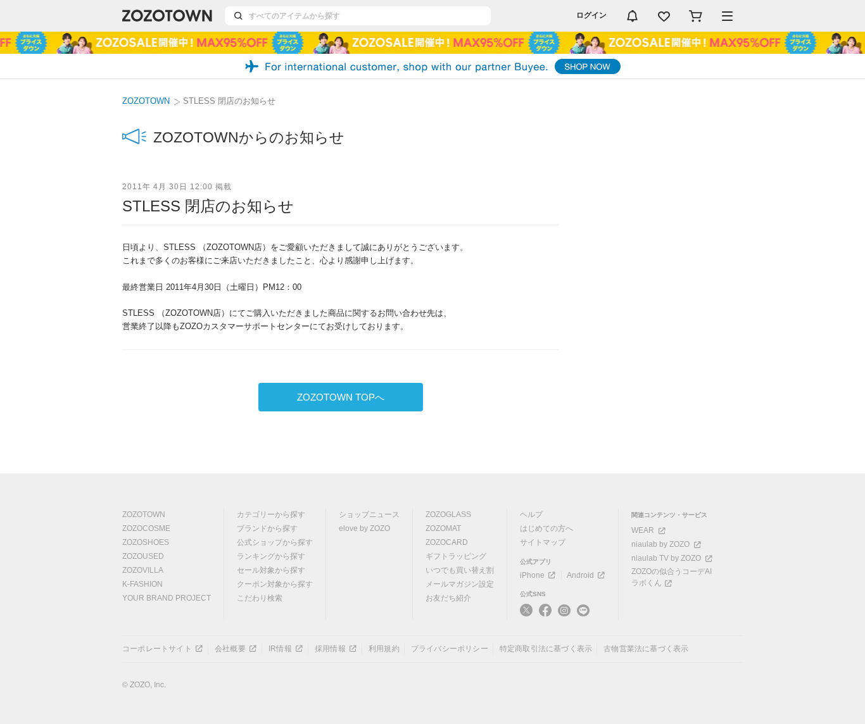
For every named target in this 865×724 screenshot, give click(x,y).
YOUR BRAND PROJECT (166, 598)
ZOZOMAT (443, 528)
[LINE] (583, 611)
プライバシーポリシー (449, 648)
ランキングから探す (271, 556)
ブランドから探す (267, 528)
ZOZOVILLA (142, 570)
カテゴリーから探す (271, 514)
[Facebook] (545, 610)
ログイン (591, 15)
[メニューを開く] (727, 16)
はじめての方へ (546, 528)
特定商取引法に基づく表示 (546, 648)
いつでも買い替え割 (460, 570)
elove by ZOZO (364, 528)
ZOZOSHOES (145, 542)
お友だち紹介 (448, 598)
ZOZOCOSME (146, 528)
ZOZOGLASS (448, 514)
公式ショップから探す (275, 542)
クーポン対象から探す (275, 584)
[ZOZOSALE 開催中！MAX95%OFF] (432, 43)
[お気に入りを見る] (663, 16)
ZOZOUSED (143, 556)
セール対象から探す (271, 570)
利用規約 (384, 648)
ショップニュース (369, 514)
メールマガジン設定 (460, 584)
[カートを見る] (695, 16)
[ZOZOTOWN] (167, 16)
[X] (526, 610)
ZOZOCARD (447, 542)
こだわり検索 (259, 598)
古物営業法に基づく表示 (645, 648)
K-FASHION (142, 584)
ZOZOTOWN (146, 101)
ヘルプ (531, 514)
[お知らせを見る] (632, 16)
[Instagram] (564, 610)
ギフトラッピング (456, 556)
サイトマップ (542, 542)
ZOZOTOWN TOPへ (340, 397)
